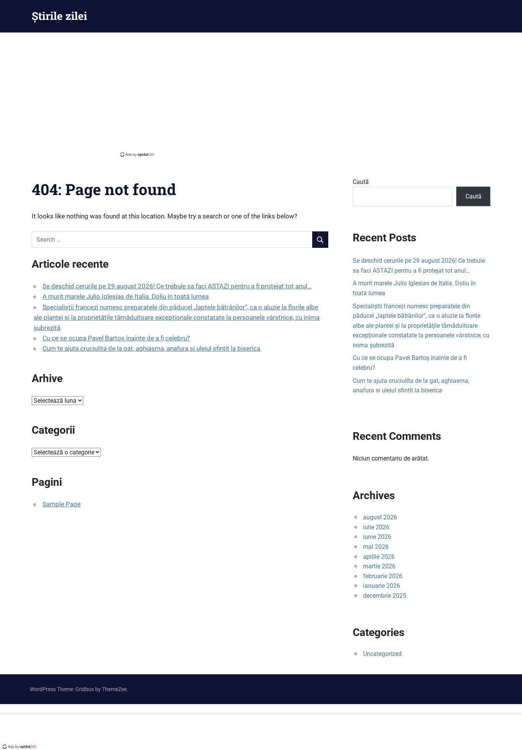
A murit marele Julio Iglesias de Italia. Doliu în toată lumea (125, 296)
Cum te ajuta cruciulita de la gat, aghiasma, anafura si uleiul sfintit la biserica (151, 348)
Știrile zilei (59, 16)
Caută (361, 181)
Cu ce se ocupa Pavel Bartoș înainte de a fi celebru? (116, 338)
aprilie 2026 (379, 556)
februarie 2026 (382, 576)
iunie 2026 (377, 536)
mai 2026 (376, 546)
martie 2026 (379, 566)
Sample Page (61, 504)
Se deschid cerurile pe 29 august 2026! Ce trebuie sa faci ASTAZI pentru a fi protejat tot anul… (176, 286)
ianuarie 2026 (381, 585)
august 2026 (380, 517)
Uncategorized (382, 653)
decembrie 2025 (384, 595)
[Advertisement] (261, 93)
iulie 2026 (376, 527)
